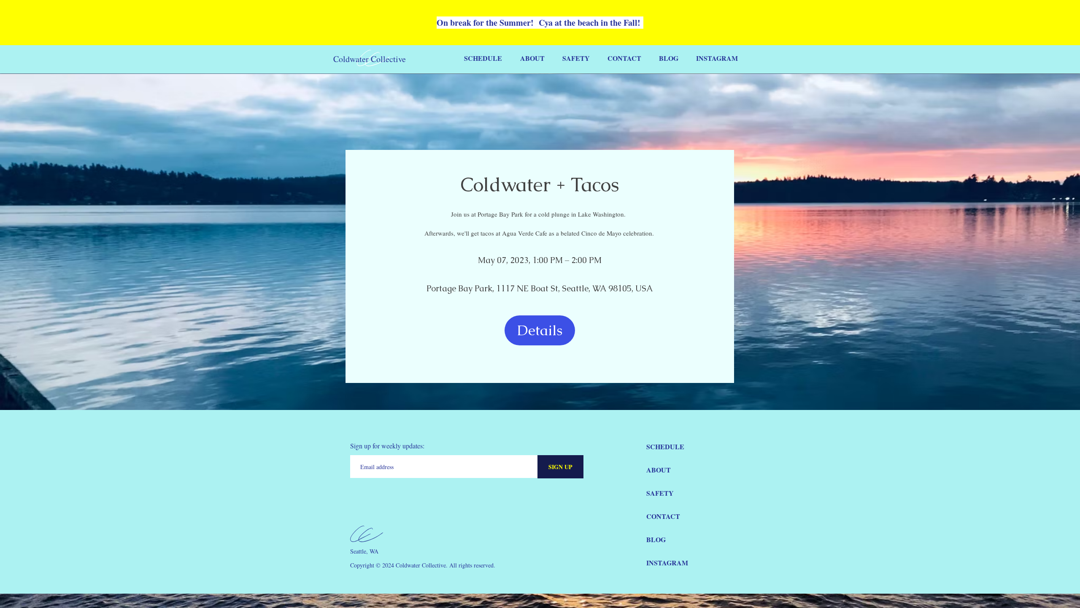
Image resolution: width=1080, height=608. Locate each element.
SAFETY (660, 493)
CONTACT (663, 516)
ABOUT (658, 470)
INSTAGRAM (667, 562)
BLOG (656, 539)
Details (539, 330)
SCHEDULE (665, 446)
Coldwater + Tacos (540, 184)
